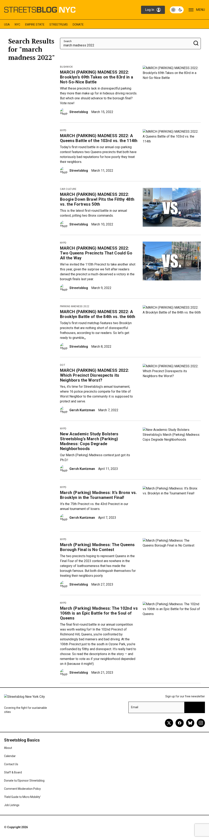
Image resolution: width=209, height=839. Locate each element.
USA (7, 24)
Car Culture (68, 189)
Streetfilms (58, 24)
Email (134, 707)
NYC (17, 24)
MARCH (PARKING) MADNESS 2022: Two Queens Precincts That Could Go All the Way (96, 253)
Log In (149, 10)
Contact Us (11, 764)
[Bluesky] (190, 723)
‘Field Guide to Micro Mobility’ (22, 797)
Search (67, 41)
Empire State (34, 24)
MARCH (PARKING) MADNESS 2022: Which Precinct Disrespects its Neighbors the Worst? (94, 375)
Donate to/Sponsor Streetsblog (24, 780)
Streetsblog (78, 112)
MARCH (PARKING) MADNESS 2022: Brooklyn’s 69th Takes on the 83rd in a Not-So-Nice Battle (96, 77)
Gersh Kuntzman (82, 410)
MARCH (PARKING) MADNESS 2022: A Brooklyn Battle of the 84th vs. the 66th (97, 314)
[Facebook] (180, 723)
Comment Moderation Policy (22, 788)
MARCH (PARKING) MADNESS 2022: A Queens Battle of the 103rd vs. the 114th (99, 138)
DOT (62, 365)
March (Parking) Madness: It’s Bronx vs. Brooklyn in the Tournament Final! (98, 495)
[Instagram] (201, 723)
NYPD (63, 130)
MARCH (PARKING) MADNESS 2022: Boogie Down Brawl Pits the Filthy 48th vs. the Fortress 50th (97, 199)
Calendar (10, 756)
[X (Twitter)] (169, 723)
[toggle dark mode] (177, 9)
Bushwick (66, 67)
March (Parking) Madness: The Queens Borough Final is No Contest (97, 547)
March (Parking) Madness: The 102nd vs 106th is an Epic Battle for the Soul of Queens (99, 613)
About (8, 747)
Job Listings (11, 805)
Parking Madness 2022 (74, 306)
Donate (78, 24)
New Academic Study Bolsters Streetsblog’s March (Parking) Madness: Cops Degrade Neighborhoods (89, 441)
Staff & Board (13, 772)
